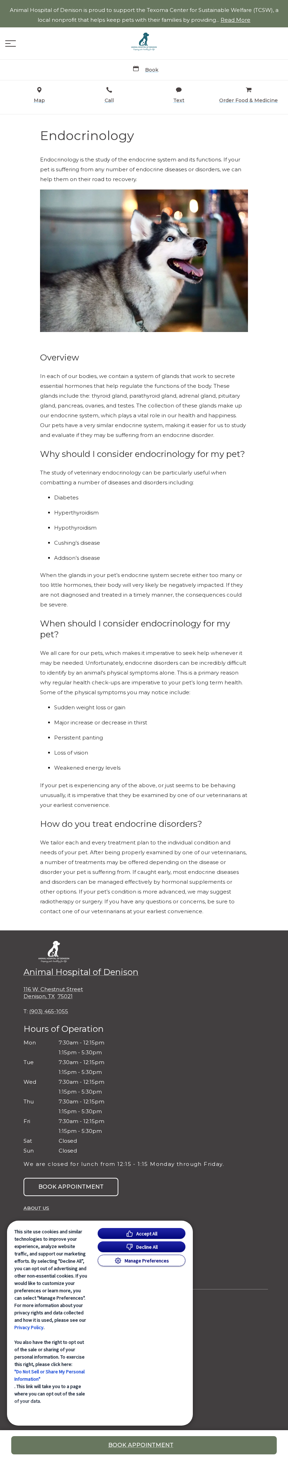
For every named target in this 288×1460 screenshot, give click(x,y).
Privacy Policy (29, 1327)
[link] (144, 42)
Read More (235, 20)
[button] (10, 43)
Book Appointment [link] (71, 1186)
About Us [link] (36, 1208)
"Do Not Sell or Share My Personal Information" (49, 1375)
